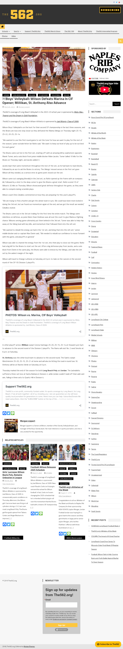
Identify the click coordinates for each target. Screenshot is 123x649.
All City (93, 122)
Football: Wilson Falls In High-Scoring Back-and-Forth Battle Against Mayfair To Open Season (105, 558)
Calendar (94, 179)
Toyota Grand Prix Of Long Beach (103, 464)
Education (94, 236)
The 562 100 (69, 31)
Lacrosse (7, 463)
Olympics (94, 356)
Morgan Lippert (24, 107)
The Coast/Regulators (99, 454)
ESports (94, 241)
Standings (94, 433)
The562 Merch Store (52, 31)
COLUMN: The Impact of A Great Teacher (105, 536)
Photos (4, 36)
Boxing (93, 169)
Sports (16, 31)
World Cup (95, 501)
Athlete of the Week (67, 463)
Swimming (95, 444)
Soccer (93, 407)
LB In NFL (94, 314)
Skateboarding (96, 402)
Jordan (6, 95)
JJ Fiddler (49, 473)
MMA (93, 345)
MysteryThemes (29, 646)
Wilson (66, 95)
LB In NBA (94, 309)
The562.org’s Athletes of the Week (71, 488)
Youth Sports (95, 511)
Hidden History (96, 267)
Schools (5, 31)
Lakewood (95, 298)
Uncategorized (96, 475)
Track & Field (95, 470)
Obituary (94, 350)
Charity (93, 195)
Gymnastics (95, 262)
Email (48, 600)
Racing (93, 371)
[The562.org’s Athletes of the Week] (72, 452)
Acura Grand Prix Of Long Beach (102, 117)
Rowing (94, 376)
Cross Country (96, 221)
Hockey (94, 273)
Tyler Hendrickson (9, 484)
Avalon (62, 468)
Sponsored (95, 423)
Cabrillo (72, 468)
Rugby (93, 381)
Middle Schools (96, 335)
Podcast (94, 366)
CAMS (93, 184)
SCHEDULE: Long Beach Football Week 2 (105, 526)
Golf (92, 257)
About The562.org (85, 31)
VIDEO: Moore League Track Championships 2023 (75, 538)
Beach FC (94, 164)
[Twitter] (8, 413)
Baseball (94, 153)
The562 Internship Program (106, 31)
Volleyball (56, 95)
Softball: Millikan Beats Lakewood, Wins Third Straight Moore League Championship (14, 538)
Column (94, 205)
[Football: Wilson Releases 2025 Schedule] (44, 452)
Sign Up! (61, 625)
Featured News (96, 247)
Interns (93, 283)
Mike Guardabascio (65, 496)
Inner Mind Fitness (98, 278)
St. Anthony (43, 95)
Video (14, 36)
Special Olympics (97, 418)
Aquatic (93, 127)
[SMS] (12, 413)
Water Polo (95, 490)
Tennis (93, 449)
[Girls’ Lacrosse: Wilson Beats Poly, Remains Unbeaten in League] (16, 452)
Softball (94, 413)
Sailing (93, 387)
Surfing (93, 438)
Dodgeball (95, 231)
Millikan (32, 95)
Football (35, 463)
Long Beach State (97, 330)
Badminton (95, 148)
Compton (94, 210)
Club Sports (95, 200)
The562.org (95, 459)
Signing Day (95, 397)
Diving (93, 226)
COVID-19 (94, 216)
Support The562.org (32, 31)
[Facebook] (4, 413)
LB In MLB (94, 304)
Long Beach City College (99, 319)
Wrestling (94, 506)
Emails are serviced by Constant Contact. (65, 619)
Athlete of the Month (98, 133)
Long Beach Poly (19, 95)
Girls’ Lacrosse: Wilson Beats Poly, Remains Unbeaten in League (13, 474)
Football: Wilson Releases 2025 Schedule (43, 468)
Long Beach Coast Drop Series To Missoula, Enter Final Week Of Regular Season (104, 545)
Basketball (95, 159)
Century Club (95, 190)
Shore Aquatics (96, 392)
